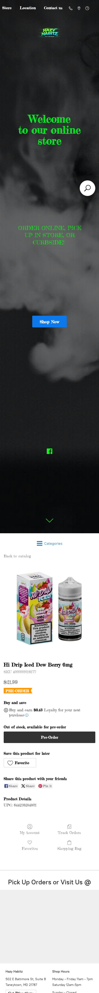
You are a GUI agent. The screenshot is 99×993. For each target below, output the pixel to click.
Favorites (30, 848)
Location (28, 8)
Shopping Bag (69, 848)
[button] (20, 762)
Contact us (53, 8)
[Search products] (87, 188)
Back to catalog (17, 556)
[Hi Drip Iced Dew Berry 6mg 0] (49, 609)
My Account (30, 832)
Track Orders (69, 832)
